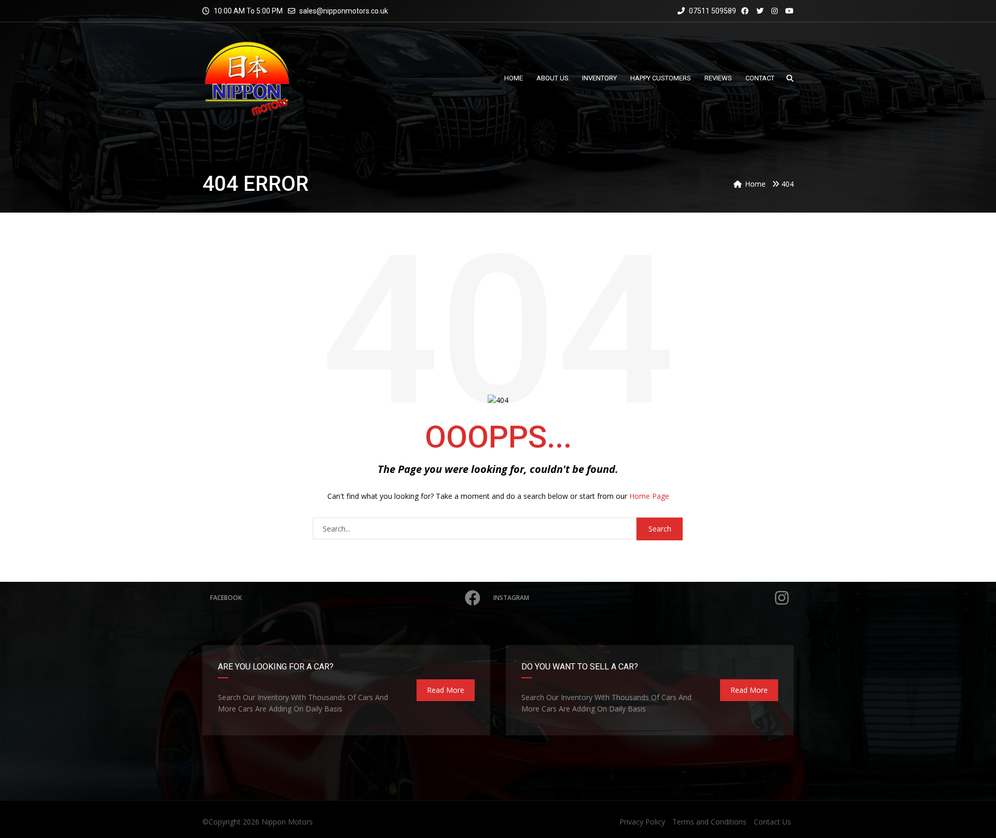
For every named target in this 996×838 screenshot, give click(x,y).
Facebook (226, 597)
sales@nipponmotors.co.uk (343, 11)
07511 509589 (711, 11)
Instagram (511, 597)
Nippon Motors (287, 822)
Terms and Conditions (709, 822)
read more (445, 690)
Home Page (649, 496)
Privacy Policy (642, 822)
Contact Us (772, 822)
